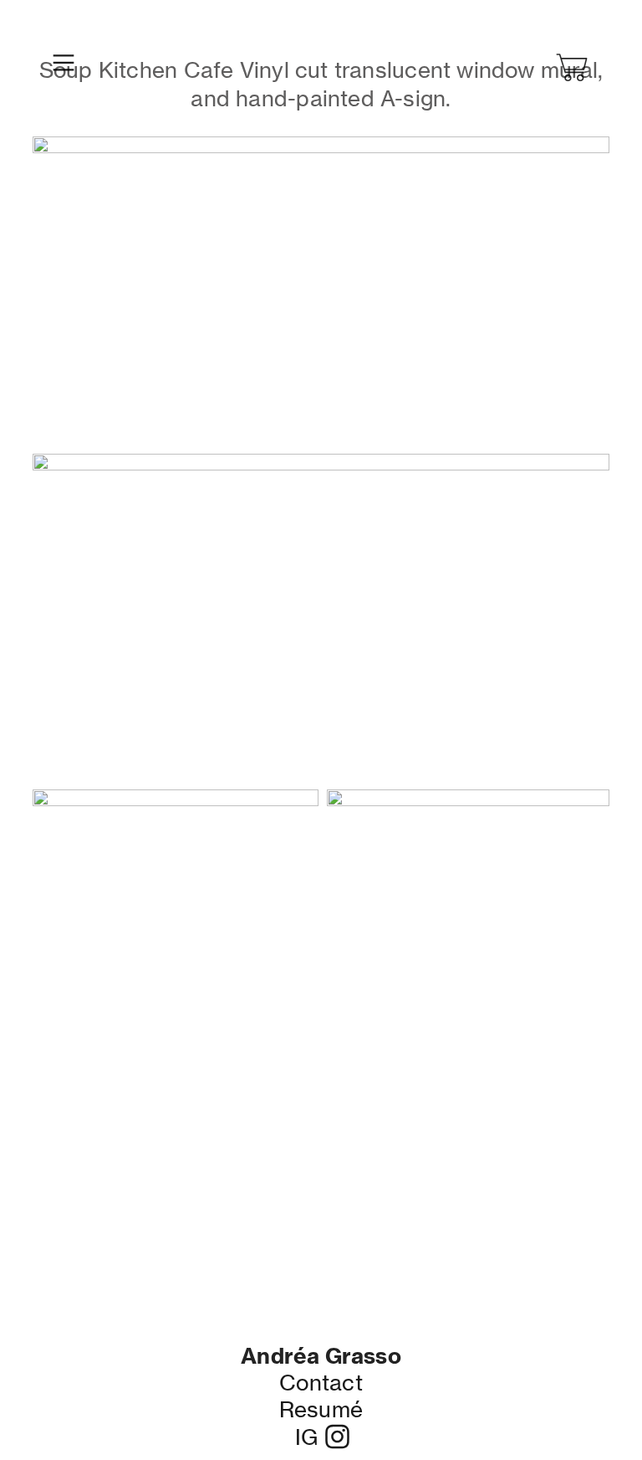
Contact (321, 1383)
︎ (573, 68)
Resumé (321, 1409)
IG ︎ (320, 1437)
